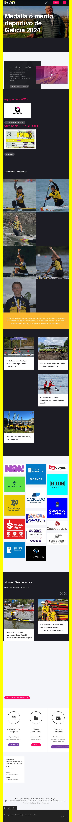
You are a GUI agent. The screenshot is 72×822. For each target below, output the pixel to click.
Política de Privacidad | (16, 815)
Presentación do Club (18, 86)
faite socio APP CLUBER (21, 125)
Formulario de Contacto (60, 747)
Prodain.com (64, 817)
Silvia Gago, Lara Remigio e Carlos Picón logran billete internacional (16, 364)
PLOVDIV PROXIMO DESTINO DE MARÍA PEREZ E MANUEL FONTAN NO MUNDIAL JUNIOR (52, 627)
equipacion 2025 (16, 99)
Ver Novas (36, 744)
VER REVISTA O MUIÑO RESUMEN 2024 (17, 698)
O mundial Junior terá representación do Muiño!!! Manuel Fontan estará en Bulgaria (19, 635)
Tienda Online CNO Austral (15, 122)
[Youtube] (13, 808)
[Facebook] (4, 808)
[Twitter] (9, 808)
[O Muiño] (9, 2)
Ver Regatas (14, 744)
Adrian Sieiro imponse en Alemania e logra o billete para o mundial (52, 400)
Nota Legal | (7, 815)
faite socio (9, 154)
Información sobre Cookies (30, 815)
